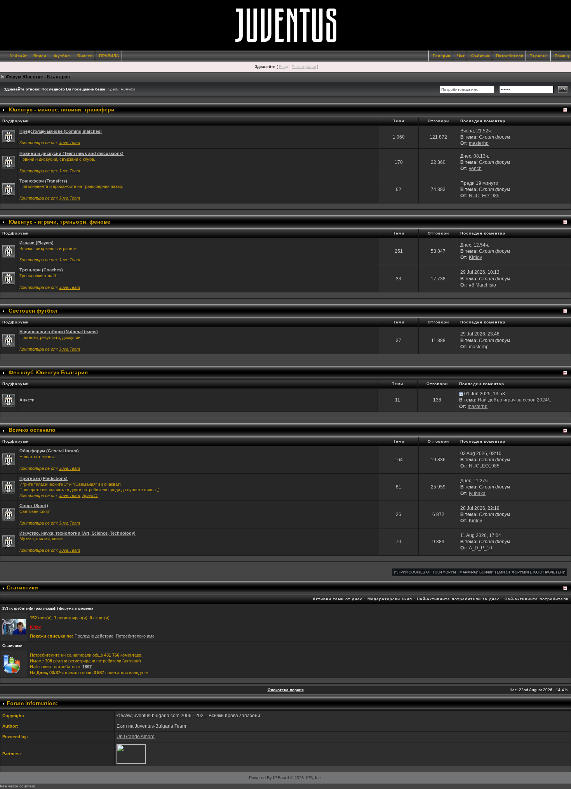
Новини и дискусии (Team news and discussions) (71, 153)
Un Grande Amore (136, 736)
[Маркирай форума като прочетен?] (8, 136)
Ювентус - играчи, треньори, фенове (59, 222)
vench (475, 168)
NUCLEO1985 (484, 195)
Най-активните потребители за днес (458, 599)
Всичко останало (32, 430)
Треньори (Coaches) (41, 270)
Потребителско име (135, 636)
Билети (84, 56)
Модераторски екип (389, 599)
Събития (480, 56)
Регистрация (304, 66)
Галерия (442, 56)
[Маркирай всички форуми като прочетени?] (8, 162)
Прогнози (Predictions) (43, 478)
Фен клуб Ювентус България (48, 372)
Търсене (539, 56)
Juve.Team (69, 142)
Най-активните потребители (537, 599)
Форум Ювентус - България (38, 77)
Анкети (27, 400)
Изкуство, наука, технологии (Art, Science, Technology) (77, 533)
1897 (87, 666)
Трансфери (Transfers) (43, 181)
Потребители (510, 56)
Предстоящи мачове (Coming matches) (60, 131)
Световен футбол (33, 311)
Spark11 (90, 495)
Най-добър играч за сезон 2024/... (515, 400)
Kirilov (475, 257)
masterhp (479, 143)
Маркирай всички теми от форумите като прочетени (512, 572)
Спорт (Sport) (33, 505)
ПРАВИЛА (109, 56)
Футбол (62, 56)
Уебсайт (18, 56)
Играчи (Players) (36, 242)
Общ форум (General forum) (49, 450)
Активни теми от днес (338, 599)
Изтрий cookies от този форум (425, 572)
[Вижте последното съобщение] (461, 393)
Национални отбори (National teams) (58, 331)
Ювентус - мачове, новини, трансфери (62, 109)
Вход (283, 66)
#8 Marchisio (482, 285)
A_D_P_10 (480, 548)
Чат (461, 56)
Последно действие (94, 636)
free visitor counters (17, 786)
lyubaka (477, 493)
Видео (40, 56)
